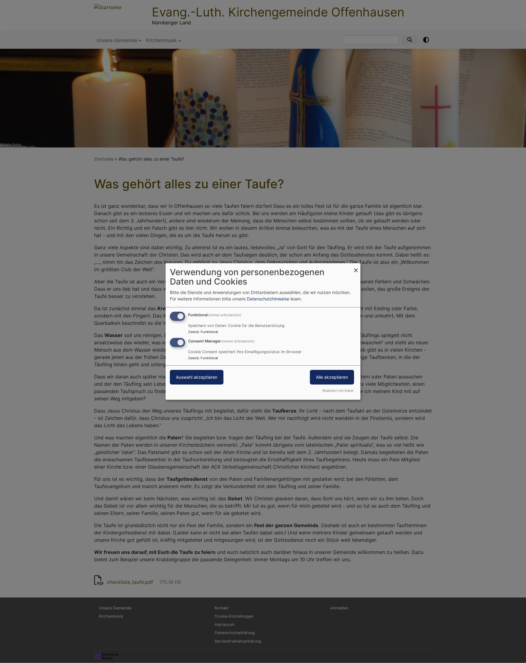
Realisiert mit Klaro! (338, 390)
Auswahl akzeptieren (196, 377)
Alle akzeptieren (332, 377)
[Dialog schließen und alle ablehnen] (355, 267)
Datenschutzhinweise (268, 298)
